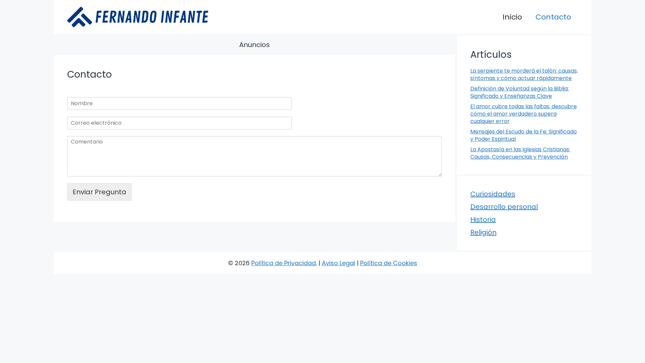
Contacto (553, 17)
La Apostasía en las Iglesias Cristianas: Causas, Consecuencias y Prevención (520, 153)
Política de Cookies (388, 263)
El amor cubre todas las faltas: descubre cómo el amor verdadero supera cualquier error (523, 114)
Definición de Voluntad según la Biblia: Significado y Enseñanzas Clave (519, 92)
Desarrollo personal (504, 206)
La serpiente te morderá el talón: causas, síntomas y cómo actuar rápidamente (524, 74)
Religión (483, 232)
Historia (483, 219)
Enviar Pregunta (99, 192)
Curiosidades (492, 194)
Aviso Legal (338, 263)
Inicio (512, 17)
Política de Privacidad (283, 263)
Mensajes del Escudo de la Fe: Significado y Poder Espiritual (523, 135)
